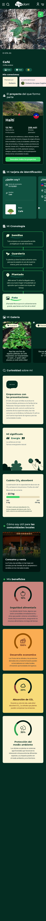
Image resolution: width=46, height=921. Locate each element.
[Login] (38, 4)
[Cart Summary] (42, 4)
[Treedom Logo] (22, 6)
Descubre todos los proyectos (23, 159)
